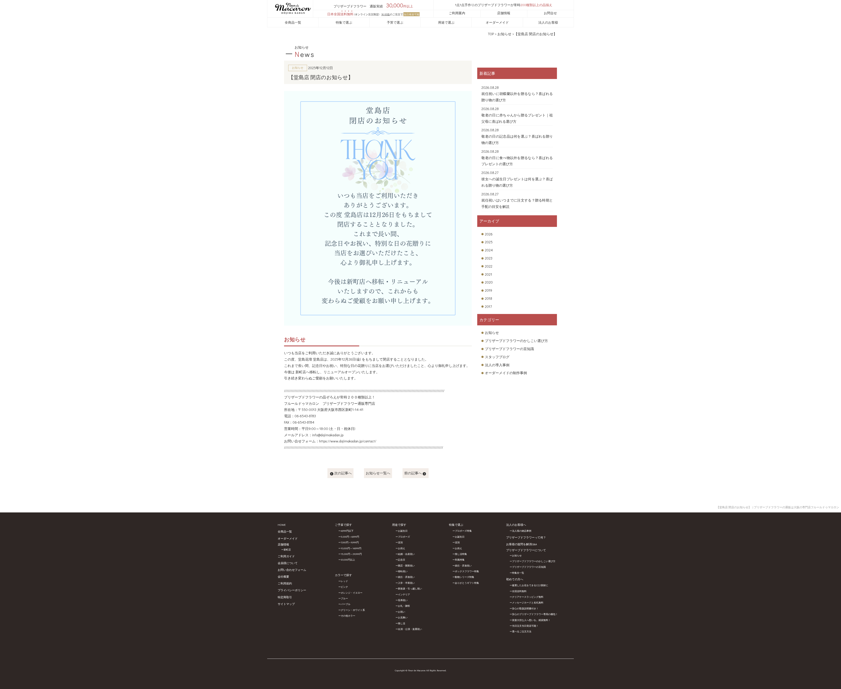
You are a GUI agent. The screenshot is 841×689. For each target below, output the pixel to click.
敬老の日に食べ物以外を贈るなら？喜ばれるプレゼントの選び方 (517, 160)
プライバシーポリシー (292, 590)
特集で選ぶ (344, 22)
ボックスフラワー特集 (467, 571)
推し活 (401, 623)
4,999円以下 (347, 530)
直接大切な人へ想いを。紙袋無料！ (531, 620)
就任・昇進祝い (406, 577)
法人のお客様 (548, 22)
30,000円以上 (348, 559)
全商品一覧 (293, 22)
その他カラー (348, 615)
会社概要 (283, 576)
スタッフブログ (497, 356)
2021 (488, 274)
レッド (344, 581)
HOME (282, 524)
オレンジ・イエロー (351, 592)
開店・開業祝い (406, 565)
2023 (488, 258)
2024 (489, 250)
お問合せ (550, 13)
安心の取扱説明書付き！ (525, 608)
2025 (489, 242)
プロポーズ (404, 536)
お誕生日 (403, 530)
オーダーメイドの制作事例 (506, 372)
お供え (401, 548)
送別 (400, 542)
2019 (488, 290)
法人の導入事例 (497, 365)
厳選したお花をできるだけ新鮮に (530, 585)
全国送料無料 (519, 591)
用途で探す (399, 524)
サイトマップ (286, 604)
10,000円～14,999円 (351, 548)
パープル (345, 604)
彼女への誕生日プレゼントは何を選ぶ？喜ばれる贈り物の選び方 (517, 182)
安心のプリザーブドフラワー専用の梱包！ (535, 614)
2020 (489, 282)
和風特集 (460, 559)
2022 (488, 266)
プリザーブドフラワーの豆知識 (509, 348)
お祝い (401, 611)
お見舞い (403, 617)
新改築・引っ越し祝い (410, 588)
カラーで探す (343, 575)
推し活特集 (461, 554)
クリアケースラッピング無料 (527, 596)
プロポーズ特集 (463, 530)
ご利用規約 (285, 583)
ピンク (344, 586)
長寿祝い (403, 600)
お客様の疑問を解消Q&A (521, 544)
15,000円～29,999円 (351, 554)
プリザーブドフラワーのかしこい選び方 (516, 340)
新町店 (287, 549)
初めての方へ (514, 579)
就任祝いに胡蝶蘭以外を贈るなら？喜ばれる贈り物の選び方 (517, 96)
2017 (488, 306)
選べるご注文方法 (521, 631)
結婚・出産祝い (406, 554)
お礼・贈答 (404, 605)
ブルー (344, 598)
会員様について (288, 563)
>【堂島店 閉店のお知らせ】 (534, 34)
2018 (488, 298)
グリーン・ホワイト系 (353, 610)
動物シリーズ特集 (464, 577)
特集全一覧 (518, 572)
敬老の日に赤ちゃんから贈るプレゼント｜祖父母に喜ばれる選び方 (517, 118)
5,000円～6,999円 (350, 536)
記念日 (401, 559)
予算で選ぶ (395, 22)
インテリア (404, 594)
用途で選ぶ (446, 22)
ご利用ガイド (286, 556)
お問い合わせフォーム (292, 570)
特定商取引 (285, 597)
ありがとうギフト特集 (467, 582)
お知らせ (504, 34)
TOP (491, 34)
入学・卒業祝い (406, 582)
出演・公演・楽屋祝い (410, 629)
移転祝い (403, 571)
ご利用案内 (457, 13)
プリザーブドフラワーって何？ (526, 537)
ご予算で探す (343, 524)
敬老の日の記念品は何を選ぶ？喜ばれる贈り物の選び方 (517, 139)
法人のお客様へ (516, 524)
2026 (489, 234)
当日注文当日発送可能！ (525, 625)
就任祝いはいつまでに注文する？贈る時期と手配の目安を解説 (517, 203)
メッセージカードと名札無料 (527, 602)
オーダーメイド (497, 22)
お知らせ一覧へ (378, 473)
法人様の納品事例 (521, 530)
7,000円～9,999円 (350, 542)
